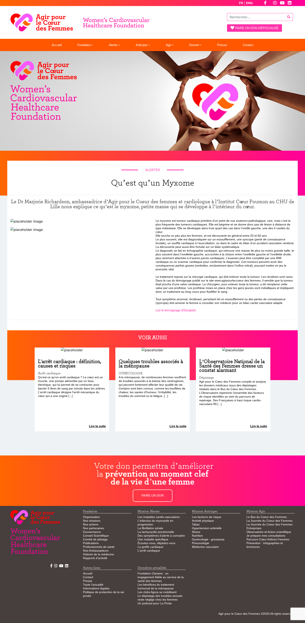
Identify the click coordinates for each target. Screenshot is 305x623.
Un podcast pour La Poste (155, 603)
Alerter (113, 45)
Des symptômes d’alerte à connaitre (161, 535)
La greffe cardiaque (150, 546)
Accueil (57, 45)
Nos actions (90, 524)
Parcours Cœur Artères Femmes (267, 539)
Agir (168, 45)
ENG (249, 3)
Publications (91, 543)
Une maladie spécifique (153, 539)
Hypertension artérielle (207, 528)
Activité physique (203, 520)
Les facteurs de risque (206, 517)
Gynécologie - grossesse (208, 539)
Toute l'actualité (93, 584)
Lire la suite (97, 426)
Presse (222, 45)
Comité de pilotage (95, 539)
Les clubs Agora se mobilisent (157, 592)
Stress (196, 532)
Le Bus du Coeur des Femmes (266, 517)
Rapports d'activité (95, 558)
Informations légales (96, 588)
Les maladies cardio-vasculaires (159, 517)
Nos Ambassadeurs (96, 550)
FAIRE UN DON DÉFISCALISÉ (256, 28)
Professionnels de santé (99, 546)
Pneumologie (200, 543)
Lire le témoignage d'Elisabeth (176, 310)
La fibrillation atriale (150, 528)
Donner (194, 45)
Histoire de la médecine (98, 554)
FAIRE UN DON (153, 495)
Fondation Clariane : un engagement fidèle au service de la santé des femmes (161, 577)
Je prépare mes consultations (265, 535)
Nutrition (197, 535)
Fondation (84, 45)
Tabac (196, 524)
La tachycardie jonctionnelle (156, 532)
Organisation (91, 517)
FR (241, 3)
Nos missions (91, 520)
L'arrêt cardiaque (149, 550)
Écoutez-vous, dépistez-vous (156, 543)
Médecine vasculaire (205, 546)
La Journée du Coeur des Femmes (269, 520)
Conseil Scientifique (96, 535)
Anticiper (142, 45)
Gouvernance (92, 532)
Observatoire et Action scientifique (268, 532)
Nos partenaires (93, 528)
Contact (248, 45)
